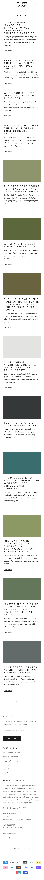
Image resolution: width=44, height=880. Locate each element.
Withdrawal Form (9, 773)
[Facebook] (4, 837)
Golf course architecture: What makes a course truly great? (21, 366)
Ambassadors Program (12, 753)
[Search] (36, 5)
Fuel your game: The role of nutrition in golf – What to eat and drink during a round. (21, 304)
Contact (6, 769)
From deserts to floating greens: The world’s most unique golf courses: (22, 483)
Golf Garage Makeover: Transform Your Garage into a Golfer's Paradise (19, 27)
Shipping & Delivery (10, 761)
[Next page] (27, 701)
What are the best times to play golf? (21, 245)
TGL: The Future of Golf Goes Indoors (20, 424)
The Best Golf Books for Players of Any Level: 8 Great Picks (21, 189)
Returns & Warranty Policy (13, 765)
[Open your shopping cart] (41, 5)
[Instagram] (9, 837)
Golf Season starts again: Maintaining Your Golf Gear (20, 670)
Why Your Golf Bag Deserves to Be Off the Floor (20, 96)
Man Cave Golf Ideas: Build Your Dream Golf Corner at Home (22, 129)
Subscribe (12, 738)
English (26, 848)
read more (8, 50)
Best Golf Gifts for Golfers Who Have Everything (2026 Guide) (20, 64)
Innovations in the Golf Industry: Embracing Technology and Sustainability (20, 546)
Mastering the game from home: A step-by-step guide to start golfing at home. (21, 609)
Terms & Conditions (10, 757)
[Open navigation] (3, 5)
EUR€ (14, 848)
